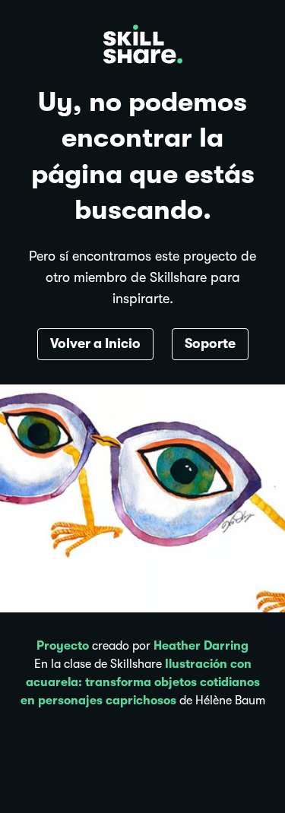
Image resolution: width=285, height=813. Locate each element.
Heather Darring (201, 646)
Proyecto (62, 646)
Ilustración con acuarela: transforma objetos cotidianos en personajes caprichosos (140, 682)
